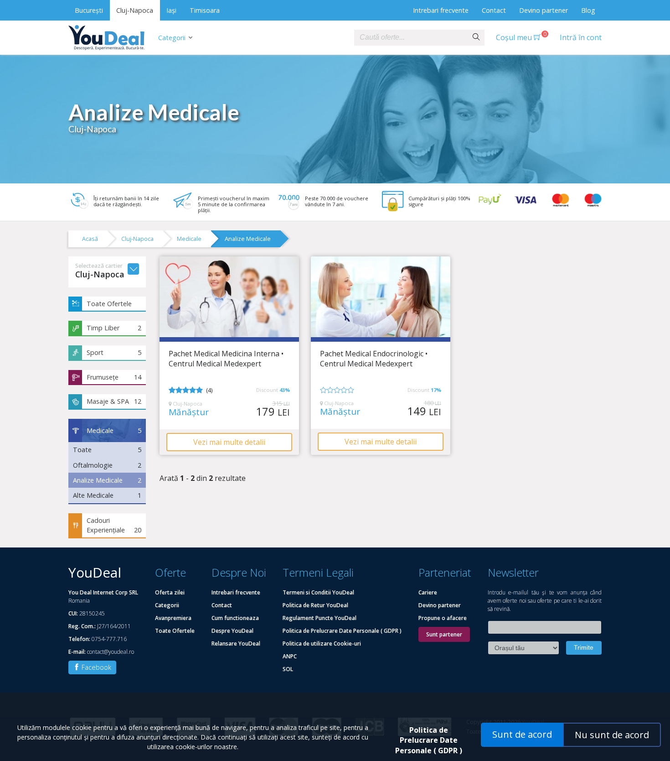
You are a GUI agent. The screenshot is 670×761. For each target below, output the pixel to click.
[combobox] (411, 38)
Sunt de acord (522, 734)
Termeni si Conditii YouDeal (318, 592)
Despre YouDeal (232, 631)
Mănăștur (189, 412)
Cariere (427, 592)
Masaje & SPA (114, 401)
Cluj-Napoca (134, 10)
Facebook (95, 667)
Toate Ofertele (109, 303)
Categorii (172, 37)
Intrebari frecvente (441, 10)
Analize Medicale (248, 239)
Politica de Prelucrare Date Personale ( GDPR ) (342, 631)
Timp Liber (114, 327)
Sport (114, 352)
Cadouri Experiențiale (114, 525)
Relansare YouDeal (235, 643)
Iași (171, 10)
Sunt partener (444, 634)
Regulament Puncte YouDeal (319, 618)
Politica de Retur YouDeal (315, 605)
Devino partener (543, 10)
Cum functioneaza (235, 618)
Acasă (90, 239)
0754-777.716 (109, 639)
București (89, 10)
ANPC (290, 656)
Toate (107, 449)
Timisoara (205, 10)
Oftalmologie (107, 465)
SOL (288, 669)
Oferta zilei (170, 592)
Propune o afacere (442, 618)
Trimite (583, 647)
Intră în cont (581, 37)
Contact (494, 10)
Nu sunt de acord (612, 735)
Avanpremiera (173, 618)
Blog (588, 10)
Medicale (189, 239)
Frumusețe (114, 377)
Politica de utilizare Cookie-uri (322, 643)
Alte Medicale (107, 495)
